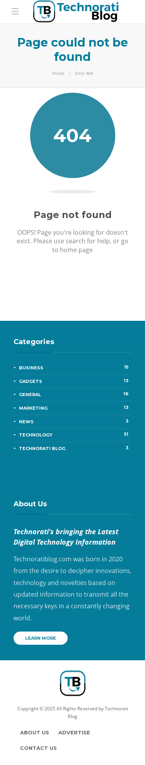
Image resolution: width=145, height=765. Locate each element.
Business (73, 367)
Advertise (74, 732)
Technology (73, 434)
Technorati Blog (73, 448)
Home (58, 73)
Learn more (40, 638)
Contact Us (38, 748)
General (73, 394)
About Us (34, 732)
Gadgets (73, 381)
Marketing (73, 408)
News (73, 421)
